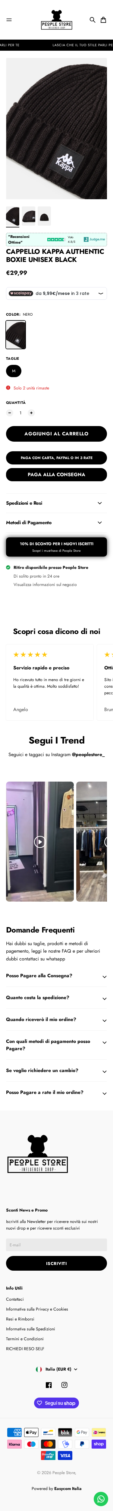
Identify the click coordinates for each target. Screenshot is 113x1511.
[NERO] (15, 334)
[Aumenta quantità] (31, 412)
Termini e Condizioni (25, 1339)
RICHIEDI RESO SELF (25, 1349)
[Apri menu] (9, 19)
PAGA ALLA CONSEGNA (56, 474)
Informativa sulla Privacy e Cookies (37, 1309)
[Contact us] (101, 1499)
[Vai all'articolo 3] (44, 216)
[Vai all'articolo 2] (28, 216)
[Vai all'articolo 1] (12, 216)
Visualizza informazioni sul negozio (45, 584)
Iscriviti (56, 1263)
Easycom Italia (68, 1488)
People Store (63, 1473)
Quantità (16, 402)
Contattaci (15, 1299)
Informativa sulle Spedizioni (30, 1329)
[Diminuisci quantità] (9, 412)
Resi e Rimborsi (20, 1319)
